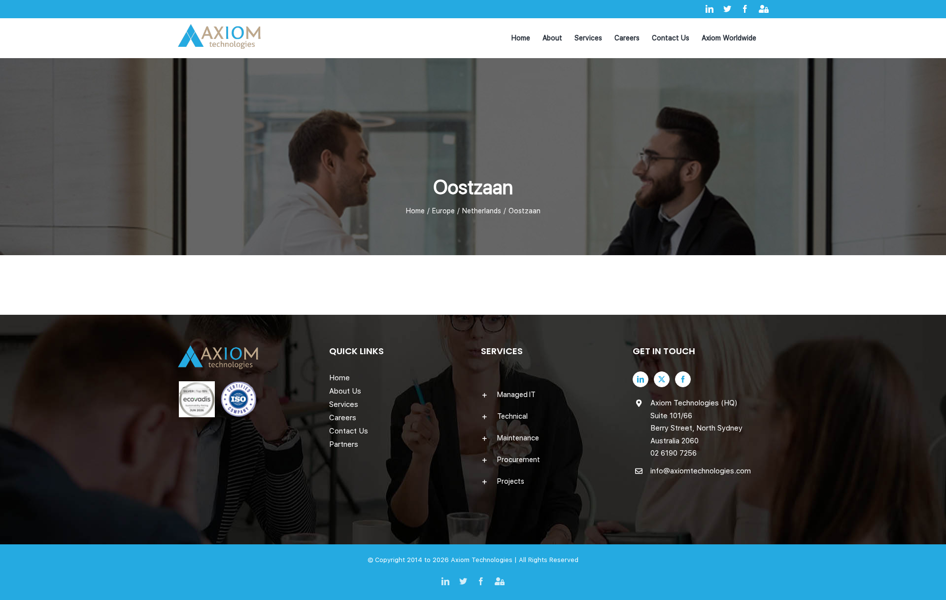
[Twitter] (662, 379)
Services (343, 404)
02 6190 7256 (673, 453)
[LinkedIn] (640, 379)
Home (339, 377)
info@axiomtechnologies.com (700, 471)
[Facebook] (683, 379)
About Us (345, 391)
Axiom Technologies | (485, 560)
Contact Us (348, 431)
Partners (343, 444)
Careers (342, 417)
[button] (549, 394)
